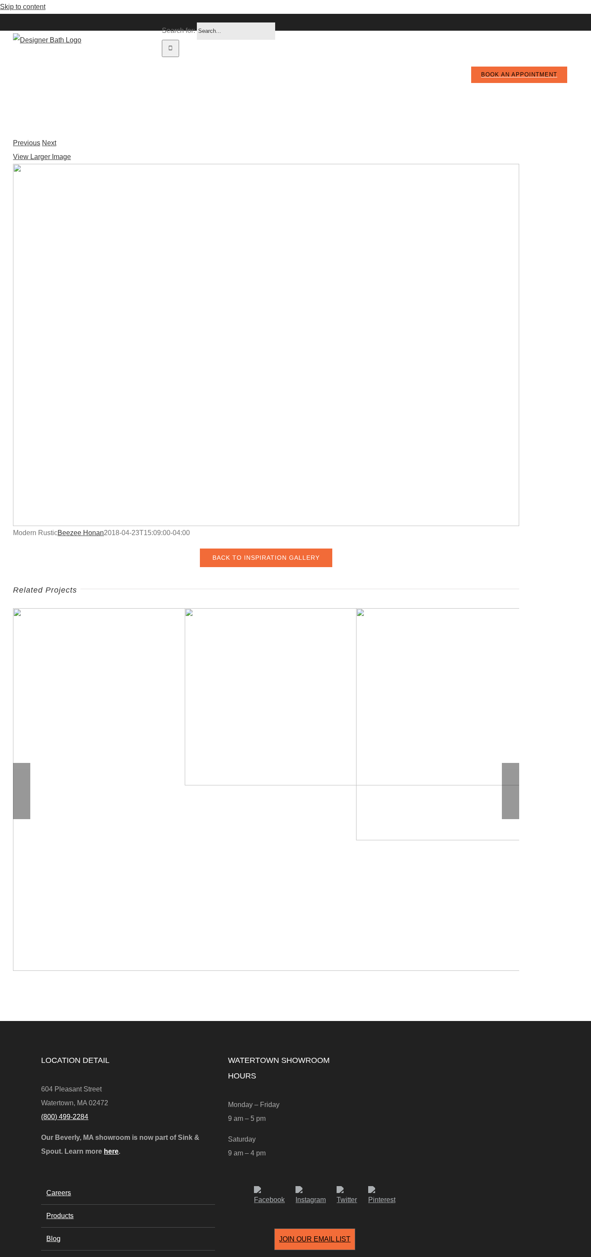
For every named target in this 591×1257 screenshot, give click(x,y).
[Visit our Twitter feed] (350, 1196)
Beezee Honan (81, 532)
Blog (53, 1238)
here (111, 1151)
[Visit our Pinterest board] (385, 1196)
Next (49, 143)
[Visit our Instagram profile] (314, 1196)
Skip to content (22, 6)
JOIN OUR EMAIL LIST (314, 1239)
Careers (58, 1192)
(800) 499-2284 (64, 1116)
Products (60, 1215)
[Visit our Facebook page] (272, 1196)
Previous (26, 143)
